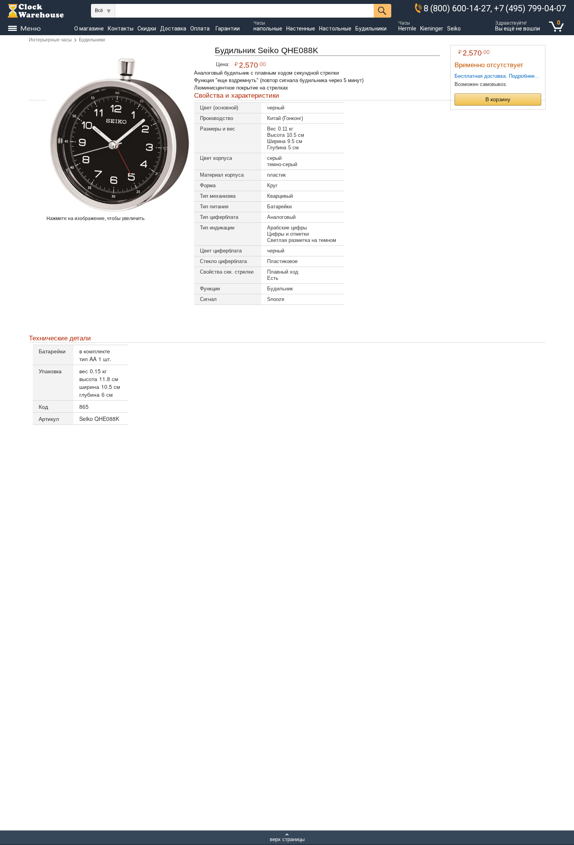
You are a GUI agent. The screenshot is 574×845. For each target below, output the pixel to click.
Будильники (92, 40)
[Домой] (36, 11)
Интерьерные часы (50, 40)
